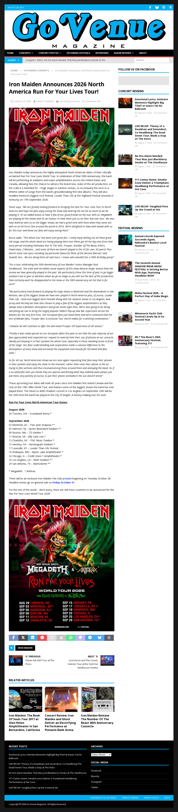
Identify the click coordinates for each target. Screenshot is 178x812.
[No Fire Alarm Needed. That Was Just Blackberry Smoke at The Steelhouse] (125, 159)
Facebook (96, 770)
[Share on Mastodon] (80, 638)
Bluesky (95, 776)
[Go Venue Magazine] (89, 47)
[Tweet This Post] (23, 638)
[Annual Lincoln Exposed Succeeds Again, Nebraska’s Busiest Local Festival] (125, 240)
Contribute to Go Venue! (103, 797)
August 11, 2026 (145, 142)
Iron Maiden (25, 647)
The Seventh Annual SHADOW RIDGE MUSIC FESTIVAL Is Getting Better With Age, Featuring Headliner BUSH (151, 269)
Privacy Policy (151, 797)
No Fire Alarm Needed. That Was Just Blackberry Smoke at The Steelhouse (151, 159)
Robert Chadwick (45, 101)
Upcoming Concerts (70, 101)
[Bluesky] (157, 7)
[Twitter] (170, 7)
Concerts (24, 52)
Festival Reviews (130, 228)
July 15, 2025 (143, 347)
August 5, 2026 (144, 213)
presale (67, 478)
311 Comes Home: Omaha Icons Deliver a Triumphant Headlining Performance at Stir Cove (152, 184)
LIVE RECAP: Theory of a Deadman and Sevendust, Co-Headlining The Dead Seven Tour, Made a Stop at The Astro (151, 132)
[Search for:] (151, 60)
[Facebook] (150, 7)
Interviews (101, 52)
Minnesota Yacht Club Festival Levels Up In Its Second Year (149, 316)
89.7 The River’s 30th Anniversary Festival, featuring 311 (148, 340)
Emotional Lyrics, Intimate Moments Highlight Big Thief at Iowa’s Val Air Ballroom (151, 104)
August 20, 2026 (145, 113)
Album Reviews (122, 52)
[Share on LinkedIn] (32, 638)
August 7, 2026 (144, 166)
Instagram (96, 781)
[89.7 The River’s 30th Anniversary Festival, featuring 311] (125, 341)
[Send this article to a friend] (51, 638)
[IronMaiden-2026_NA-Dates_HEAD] (61, 165)
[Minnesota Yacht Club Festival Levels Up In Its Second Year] (125, 317)
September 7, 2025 (146, 279)
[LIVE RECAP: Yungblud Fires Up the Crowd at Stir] (125, 210)
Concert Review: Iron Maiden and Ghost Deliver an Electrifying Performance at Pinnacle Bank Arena (60, 723)
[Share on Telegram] (90, 638)
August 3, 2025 (144, 300)
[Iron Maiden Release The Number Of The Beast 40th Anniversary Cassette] (97, 699)
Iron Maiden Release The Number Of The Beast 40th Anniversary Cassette (97, 721)
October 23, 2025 (22, 101)
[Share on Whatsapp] (71, 638)
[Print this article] (61, 638)
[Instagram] (164, 7)
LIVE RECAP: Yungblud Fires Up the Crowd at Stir (151, 208)
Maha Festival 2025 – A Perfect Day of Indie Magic (151, 294)
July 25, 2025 (143, 324)
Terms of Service (130, 797)
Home (10, 52)
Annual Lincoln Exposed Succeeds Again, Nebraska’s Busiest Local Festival (150, 240)
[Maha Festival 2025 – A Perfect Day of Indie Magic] (125, 297)
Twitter (94, 787)
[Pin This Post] (42, 638)
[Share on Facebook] (13, 638)
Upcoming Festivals (78, 52)
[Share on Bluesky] (99, 638)
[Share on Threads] (109, 638)
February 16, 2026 (146, 249)
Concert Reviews (131, 91)
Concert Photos (48, 52)
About (143, 52)
